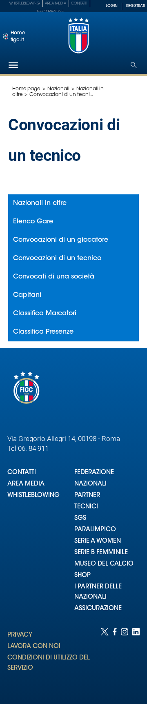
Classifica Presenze (43, 332)
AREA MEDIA (26, 484)
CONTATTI (21, 473)
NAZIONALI (90, 484)
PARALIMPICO (95, 530)
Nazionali (58, 89)
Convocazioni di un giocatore (60, 240)
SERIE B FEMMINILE (101, 553)
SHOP (82, 576)
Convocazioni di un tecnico (57, 258)
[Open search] (134, 65)
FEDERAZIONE (94, 473)
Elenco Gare (33, 221)
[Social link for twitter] (104, 658)
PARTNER (87, 495)
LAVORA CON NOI (33, 647)
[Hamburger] (13, 65)
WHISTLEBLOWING (33, 495)
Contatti (79, 3)
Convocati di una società (53, 277)
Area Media (55, 3)
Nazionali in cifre (40, 203)
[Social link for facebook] (115, 658)
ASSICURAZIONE (98, 609)
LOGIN (112, 6)
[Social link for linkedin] (136, 658)
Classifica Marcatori (44, 313)
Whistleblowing (24, 3)
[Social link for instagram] (124, 658)
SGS (80, 518)
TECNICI (86, 507)
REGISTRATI (135, 6)
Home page (26, 89)
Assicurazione (50, 11)
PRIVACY (19, 635)
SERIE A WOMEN (97, 541)
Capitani (27, 295)
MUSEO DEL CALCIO (104, 564)
